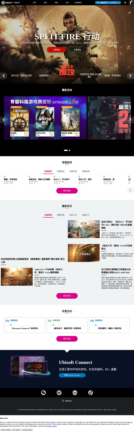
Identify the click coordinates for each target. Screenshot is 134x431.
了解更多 (56, 50)
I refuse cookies (6, 430)
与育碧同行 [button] (78, 2)
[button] (3, 76)
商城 (56, 2)
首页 (34, 2)
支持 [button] (67, 2)
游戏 (45, 2)
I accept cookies (27, 430)
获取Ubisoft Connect (72, 375)
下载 (98, 2)
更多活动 (67, 339)
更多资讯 (67, 296)
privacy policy (52, 426)
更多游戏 (67, 191)
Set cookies (16, 430)
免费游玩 (77, 50)
